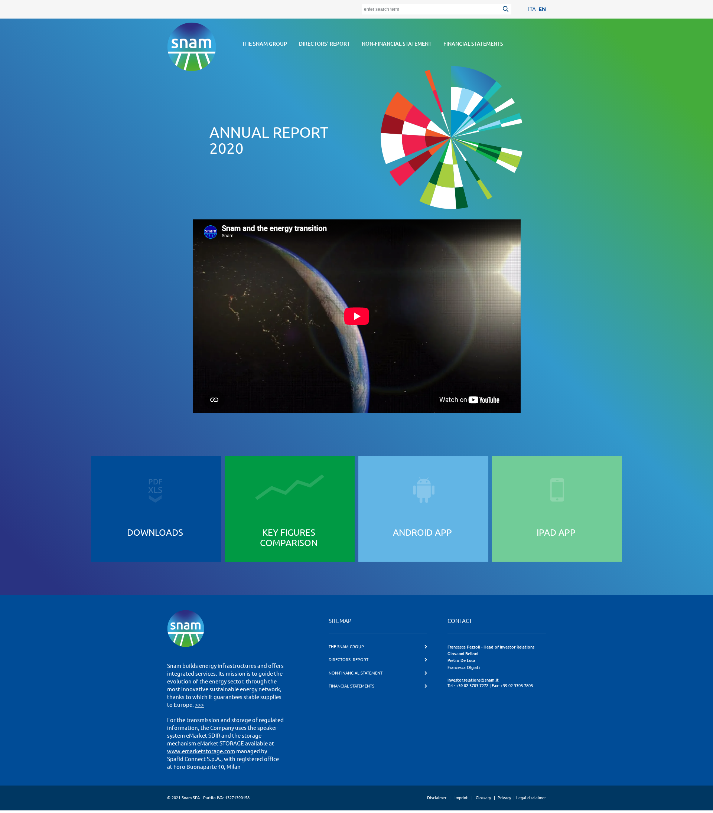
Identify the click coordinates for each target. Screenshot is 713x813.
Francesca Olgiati (463, 667)
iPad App (556, 533)
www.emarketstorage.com (201, 751)
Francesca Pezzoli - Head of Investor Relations (490, 647)
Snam (191, 46)
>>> (199, 705)
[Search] (507, 10)
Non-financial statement (397, 44)
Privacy (504, 798)
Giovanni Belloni (462, 654)
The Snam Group (264, 44)
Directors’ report (324, 44)
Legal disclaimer (531, 798)
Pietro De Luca (461, 660)
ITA (532, 9)
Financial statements (473, 44)
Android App (422, 533)
